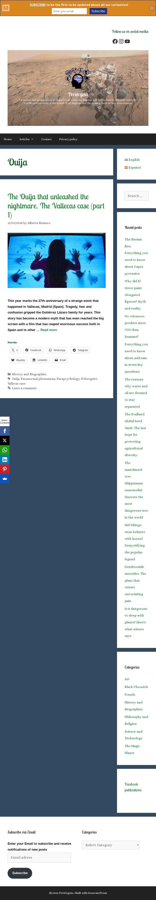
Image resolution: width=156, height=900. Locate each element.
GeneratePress (97, 893)
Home (8, 139)
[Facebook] (5, 431)
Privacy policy (68, 139)
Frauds (130, 694)
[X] (5, 440)
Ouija (15, 379)
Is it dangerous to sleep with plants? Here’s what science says (136, 622)
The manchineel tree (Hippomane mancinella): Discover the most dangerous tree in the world (136, 490)
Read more (49, 330)
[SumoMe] (5, 478)
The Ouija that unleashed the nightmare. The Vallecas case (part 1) (56, 205)
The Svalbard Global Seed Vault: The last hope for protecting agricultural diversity (135, 434)
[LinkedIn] (5, 459)
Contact (46, 139)
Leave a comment (24, 388)
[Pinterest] (5, 469)
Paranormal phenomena (38, 379)
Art (127, 679)
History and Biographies (29, 374)
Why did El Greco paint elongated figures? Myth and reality (135, 294)
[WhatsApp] (5, 450)
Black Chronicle (136, 687)
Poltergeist (89, 379)
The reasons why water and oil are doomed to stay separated (136, 393)
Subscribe (20, 873)
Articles (24, 139)
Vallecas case (16, 383)
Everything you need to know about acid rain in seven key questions (136, 357)
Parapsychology (68, 379)
